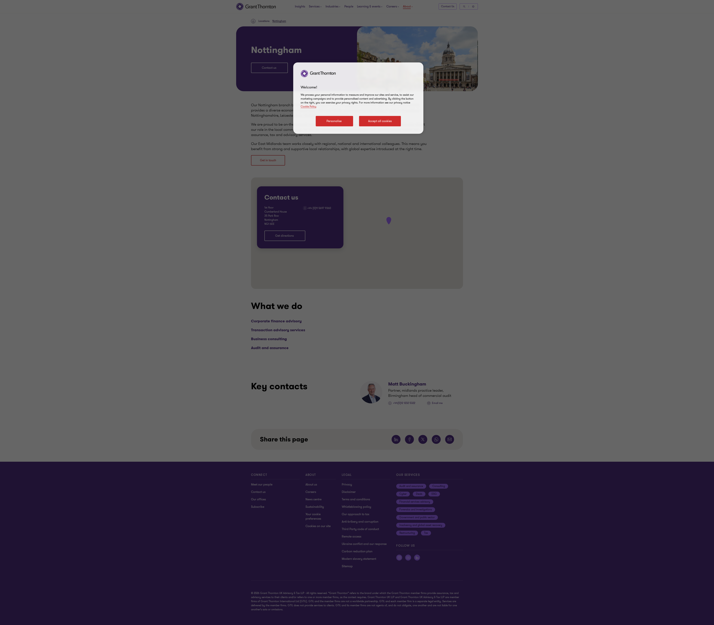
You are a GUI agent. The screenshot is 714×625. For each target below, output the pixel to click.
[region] (358, 98)
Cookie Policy (308, 106)
